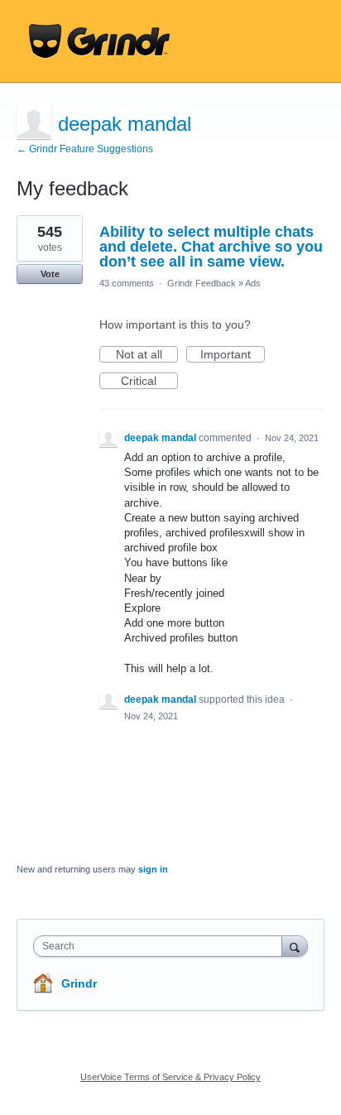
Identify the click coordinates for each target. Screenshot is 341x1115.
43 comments (126, 283)
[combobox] (161, 946)
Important (232, 355)
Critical (149, 381)
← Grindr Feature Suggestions (85, 149)
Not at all (147, 355)
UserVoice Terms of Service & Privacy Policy (170, 1077)
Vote (50, 274)
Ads (253, 283)
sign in (153, 869)
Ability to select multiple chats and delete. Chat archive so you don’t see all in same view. (211, 246)
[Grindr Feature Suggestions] (99, 41)
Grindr (79, 983)
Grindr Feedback (201, 283)
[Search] (294, 945)
